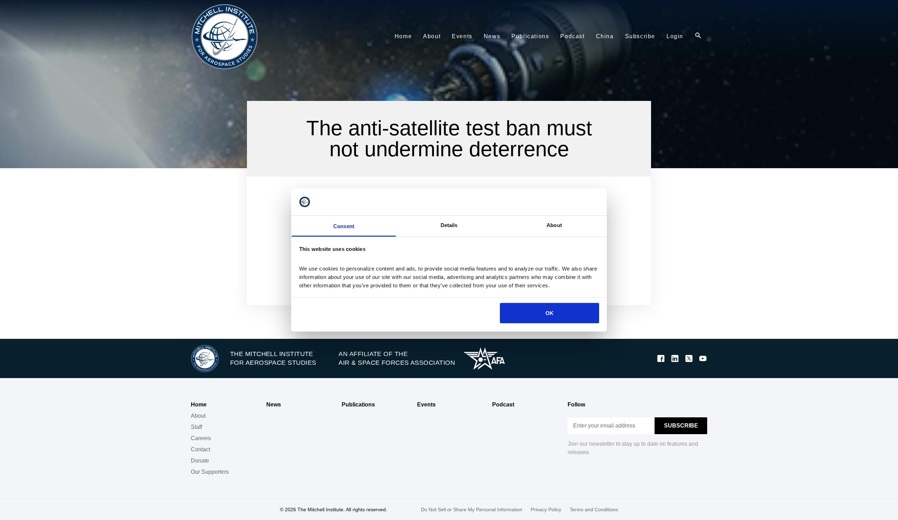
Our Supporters (210, 472)
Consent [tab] (343, 226)
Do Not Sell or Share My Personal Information (471, 509)
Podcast (503, 405)
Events (426, 405)
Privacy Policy (546, 509)
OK (549, 313)
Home (199, 405)
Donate (200, 461)
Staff (196, 427)
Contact (200, 449)
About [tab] (554, 225)
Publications (358, 405)
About (198, 416)
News (273, 405)
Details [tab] (449, 225)
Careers (201, 438)
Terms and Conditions (594, 509)
